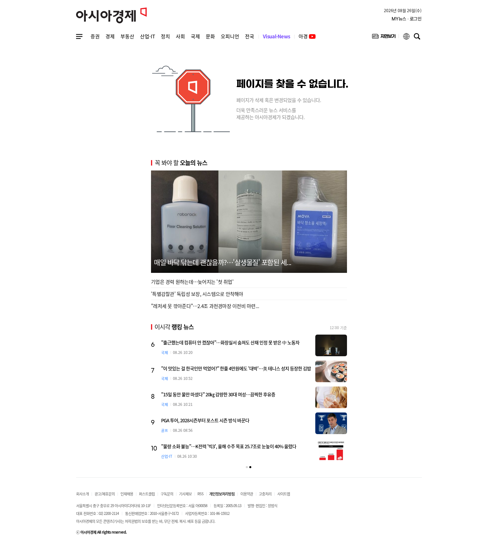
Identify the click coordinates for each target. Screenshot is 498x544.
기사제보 (185, 493)
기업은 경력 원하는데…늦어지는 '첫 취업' (192, 281)
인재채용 (126, 493)
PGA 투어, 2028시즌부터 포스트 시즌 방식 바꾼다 (205, 420)
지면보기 (383, 37)
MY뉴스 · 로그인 (407, 19)
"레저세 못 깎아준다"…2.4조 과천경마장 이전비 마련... (205, 305)
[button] (247, 467)
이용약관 (246, 493)
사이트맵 (283, 493)
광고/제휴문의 (105, 493)
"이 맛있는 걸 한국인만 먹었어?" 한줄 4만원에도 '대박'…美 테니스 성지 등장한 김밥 (236, 368)
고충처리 (265, 493)
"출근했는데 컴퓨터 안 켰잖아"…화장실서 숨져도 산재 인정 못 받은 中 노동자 (230, 342)
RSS (200, 493)
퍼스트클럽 (147, 493)
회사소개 (82, 493)
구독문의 (167, 493)
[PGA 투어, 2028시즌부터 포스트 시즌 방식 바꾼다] (331, 423)
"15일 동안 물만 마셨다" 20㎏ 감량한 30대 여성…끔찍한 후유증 (218, 394)
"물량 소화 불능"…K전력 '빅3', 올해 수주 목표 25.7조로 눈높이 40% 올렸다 (228, 446)
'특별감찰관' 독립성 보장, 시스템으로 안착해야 (197, 293)
